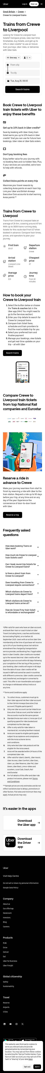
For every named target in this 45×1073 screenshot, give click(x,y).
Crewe (21, 12)
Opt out (27, 1067)
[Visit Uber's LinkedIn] (5, 1024)
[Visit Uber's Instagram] (17, 1024)
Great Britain (9, 12)
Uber (5, 4)
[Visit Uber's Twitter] (23, 1024)
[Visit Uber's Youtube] (11, 1024)
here (30, 1059)
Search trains (23, 89)
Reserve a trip (12, 515)
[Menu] (41, 4)
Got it (37, 1067)
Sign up (34, 4)
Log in (24, 4)
